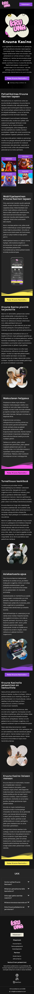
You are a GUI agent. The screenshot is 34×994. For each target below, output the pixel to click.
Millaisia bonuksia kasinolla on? (15, 902)
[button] (17, 883)
